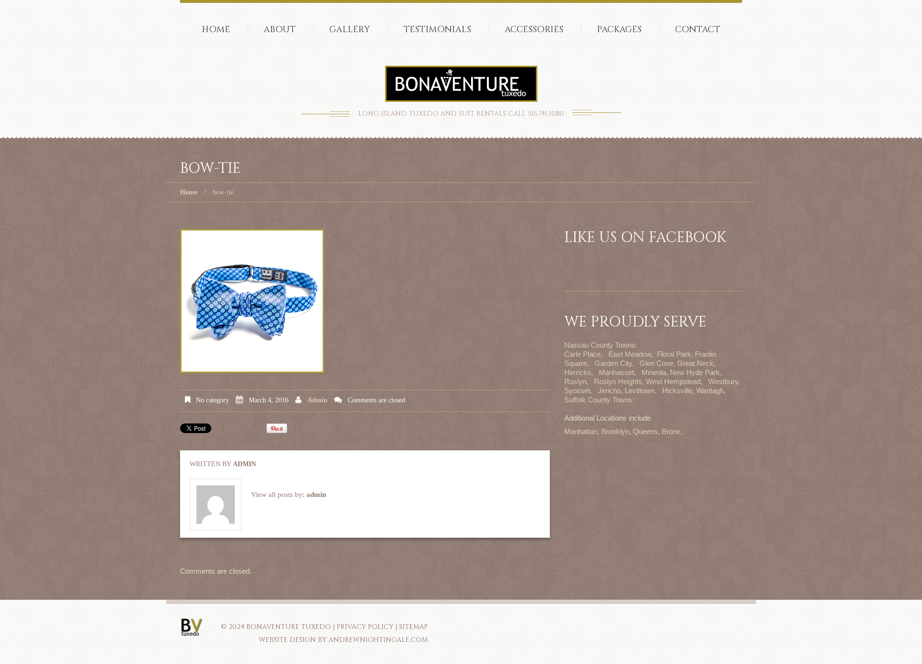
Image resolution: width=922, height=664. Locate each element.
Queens (645, 431)
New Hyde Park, (696, 372)
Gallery (349, 30)
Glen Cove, (657, 363)
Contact (697, 30)
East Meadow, (630, 354)
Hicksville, (678, 390)
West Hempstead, (674, 381)
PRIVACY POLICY (365, 626)
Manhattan (580, 431)
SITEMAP (413, 626)
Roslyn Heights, (619, 381)
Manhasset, (617, 372)
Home (216, 30)
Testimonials (437, 30)
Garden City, (614, 363)
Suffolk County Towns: (599, 400)
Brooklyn (615, 431)
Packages (619, 30)
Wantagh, (711, 390)
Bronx (671, 431)
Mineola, (655, 372)
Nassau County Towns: (600, 345)
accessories (534, 30)
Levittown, (640, 390)
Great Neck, (696, 363)
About (280, 30)
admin (317, 400)
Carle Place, (583, 354)
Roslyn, (576, 381)
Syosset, (578, 390)
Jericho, (610, 390)
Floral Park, (675, 354)
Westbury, (724, 381)
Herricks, (578, 372)
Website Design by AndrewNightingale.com (343, 639)
